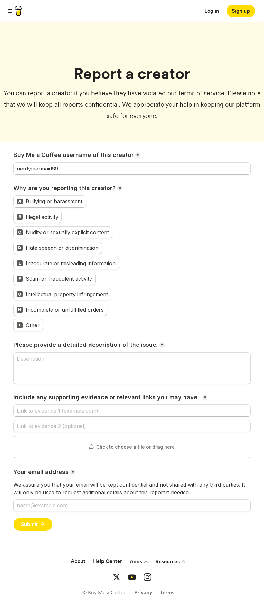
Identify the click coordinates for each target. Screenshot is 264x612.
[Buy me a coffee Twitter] (116, 577)
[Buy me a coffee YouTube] (132, 577)
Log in (211, 11)
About (78, 561)
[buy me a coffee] (17, 11)
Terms (167, 592)
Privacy (143, 592)
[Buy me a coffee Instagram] (147, 577)
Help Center (107, 561)
